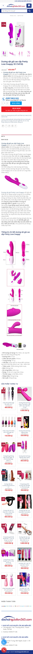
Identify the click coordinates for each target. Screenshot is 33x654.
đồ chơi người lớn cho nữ (19, 121)
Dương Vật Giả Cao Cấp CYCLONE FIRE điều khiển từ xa (24, 538)
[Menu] (3, 5)
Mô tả (3, 136)
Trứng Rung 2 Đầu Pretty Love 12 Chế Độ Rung (8, 561)
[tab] (16, 136)
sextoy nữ (20, 122)
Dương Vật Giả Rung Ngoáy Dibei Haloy (24, 456)
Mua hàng (16, 103)
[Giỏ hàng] (29, 6)
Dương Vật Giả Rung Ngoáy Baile (24, 431)
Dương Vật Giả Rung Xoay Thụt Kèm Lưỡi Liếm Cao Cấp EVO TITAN (24, 405)
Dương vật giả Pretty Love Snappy (12, 192)
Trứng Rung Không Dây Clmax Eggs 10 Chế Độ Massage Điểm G (8, 458)
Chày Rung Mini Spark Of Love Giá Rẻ (8, 589)
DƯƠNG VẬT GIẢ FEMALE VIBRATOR (24, 589)
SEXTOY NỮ (20, 15)
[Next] (28, 35)
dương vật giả (9, 119)
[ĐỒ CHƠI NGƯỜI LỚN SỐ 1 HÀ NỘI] (16, 6)
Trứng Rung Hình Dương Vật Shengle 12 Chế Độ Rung (24, 485)
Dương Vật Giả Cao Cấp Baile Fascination (24, 511)
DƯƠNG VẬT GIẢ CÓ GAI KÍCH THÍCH (24, 564)
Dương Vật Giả (11, 115)
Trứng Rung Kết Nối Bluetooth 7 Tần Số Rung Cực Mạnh (8, 538)
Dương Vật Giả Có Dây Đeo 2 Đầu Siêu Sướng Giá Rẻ (8, 512)
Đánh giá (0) (4, 139)
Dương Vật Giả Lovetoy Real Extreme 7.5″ (8, 485)
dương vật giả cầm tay (19, 119)
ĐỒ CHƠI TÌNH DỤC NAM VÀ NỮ (23, 115)
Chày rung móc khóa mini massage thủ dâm (8, 432)
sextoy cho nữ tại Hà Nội (10, 122)
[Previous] (4, 35)
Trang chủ (13, 15)
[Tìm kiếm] (29, 10)
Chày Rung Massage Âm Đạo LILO (8, 403)
